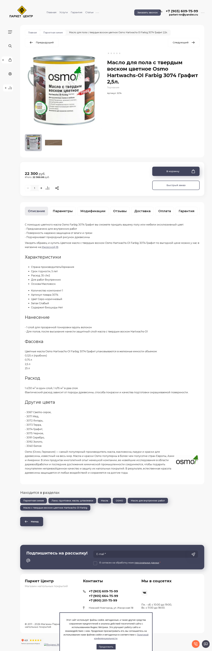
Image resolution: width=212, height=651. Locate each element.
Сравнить (47, 188)
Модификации (92, 211)
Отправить (193, 554)
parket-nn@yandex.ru (183, 14)
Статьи (89, 12)
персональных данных (146, 562)
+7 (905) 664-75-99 (103, 596)
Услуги (63, 12)
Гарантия (76, 12)
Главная (51, 12)
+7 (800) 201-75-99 (103, 600)
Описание (36, 211)
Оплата (164, 211)
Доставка (142, 211)
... (97, 12)
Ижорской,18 (50, 247)
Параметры (63, 211)
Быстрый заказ (176, 185)
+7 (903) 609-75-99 (182, 11)
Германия (113, 87)
